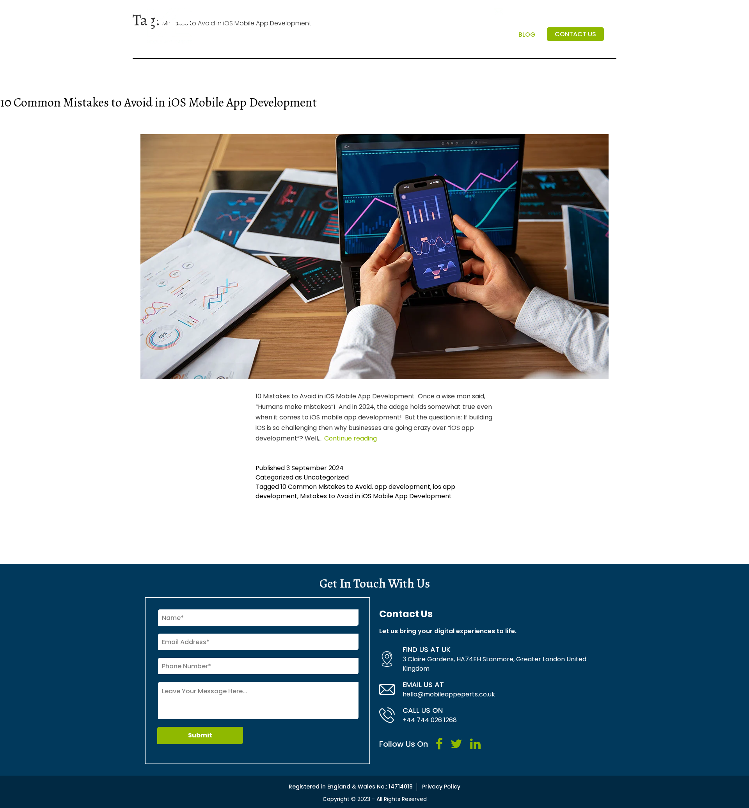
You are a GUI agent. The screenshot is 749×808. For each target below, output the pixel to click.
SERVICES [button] (393, 34)
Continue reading (350, 438)
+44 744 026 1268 (430, 720)
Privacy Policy (441, 786)
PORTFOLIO (441, 34)
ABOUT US (350, 34)
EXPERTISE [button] (486, 34)
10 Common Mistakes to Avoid (326, 486)
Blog (526, 34)
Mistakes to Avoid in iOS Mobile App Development (376, 496)
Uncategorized (326, 477)
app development (402, 486)
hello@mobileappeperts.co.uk (449, 694)
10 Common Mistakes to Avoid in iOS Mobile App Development (158, 102)
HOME (314, 34)
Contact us (575, 34)
